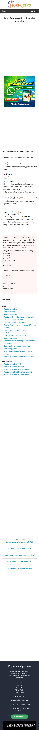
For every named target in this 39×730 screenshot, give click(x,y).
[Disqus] (19, 453)
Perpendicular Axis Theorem (14, 330)
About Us (19, 686)
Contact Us (19, 688)
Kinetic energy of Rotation (13, 319)
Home (4, 11)
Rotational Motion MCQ (12, 364)
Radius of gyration (10, 348)
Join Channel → (19, 717)
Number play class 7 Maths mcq (19, 548)
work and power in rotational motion (17, 335)
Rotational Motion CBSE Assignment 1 (18, 369)
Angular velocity (9, 311)
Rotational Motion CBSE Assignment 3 (18, 374)
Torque (6, 333)
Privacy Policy (19, 690)
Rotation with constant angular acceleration (19, 317)
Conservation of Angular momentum (17, 346)
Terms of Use (19, 692)
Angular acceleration (11, 314)
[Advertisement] (19, 49)
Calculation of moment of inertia (15, 322)
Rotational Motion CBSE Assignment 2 (18, 372)
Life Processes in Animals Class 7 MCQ (19, 568)
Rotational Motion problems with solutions (19, 356)
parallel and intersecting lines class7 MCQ (19, 555)
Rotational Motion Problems (14, 366)
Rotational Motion (10, 309)
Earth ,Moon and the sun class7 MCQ (19, 542)
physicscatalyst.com (20, 725)
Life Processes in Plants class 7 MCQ (19, 562)
